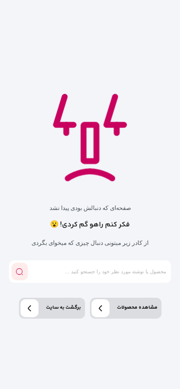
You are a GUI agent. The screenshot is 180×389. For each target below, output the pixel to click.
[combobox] (98, 271)
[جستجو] (20, 271)
